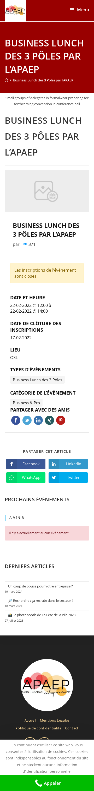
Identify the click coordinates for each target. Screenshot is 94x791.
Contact (71, 728)
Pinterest (60, 420)
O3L (14, 357)
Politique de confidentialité (38, 728)
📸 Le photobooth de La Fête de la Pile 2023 (41, 614)
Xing (49, 420)
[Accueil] (6, 80)
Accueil (30, 720)
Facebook (15, 420)
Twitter (27, 420)
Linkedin (38, 420)
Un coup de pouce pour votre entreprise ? (40, 586)
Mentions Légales (55, 720)
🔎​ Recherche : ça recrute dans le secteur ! (40, 600)
